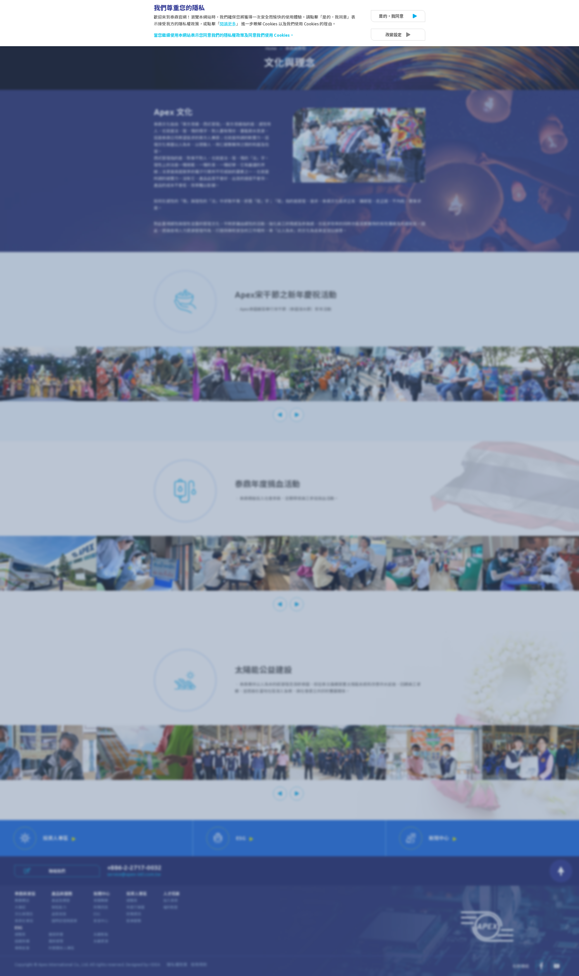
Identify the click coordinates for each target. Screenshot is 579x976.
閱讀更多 (228, 24)
